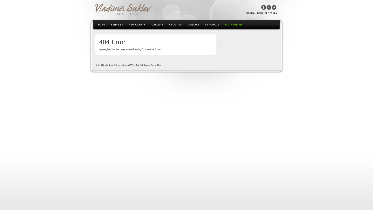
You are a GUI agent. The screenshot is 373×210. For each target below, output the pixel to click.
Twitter (274, 7)
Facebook (263, 7)
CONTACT (194, 25)
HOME (101, 25)
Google (269, 7)
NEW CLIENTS (137, 25)
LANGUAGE (212, 25)
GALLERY (157, 25)
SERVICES (117, 25)
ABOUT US (175, 25)
